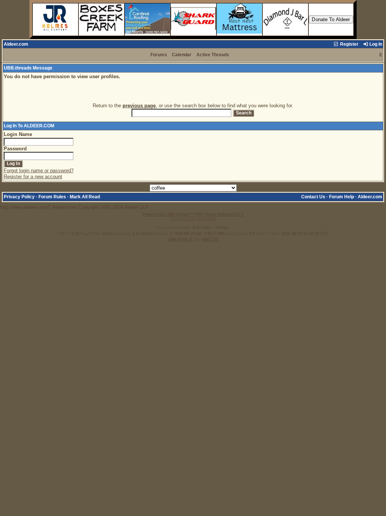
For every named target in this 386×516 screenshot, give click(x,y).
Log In (375, 44)
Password (15, 148)
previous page (139, 105)
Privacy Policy (19, 196)
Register (348, 44)
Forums (158, 54)
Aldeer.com (16, 44)
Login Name (18, 134)
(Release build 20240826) (193, 218)
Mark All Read (85, 196)
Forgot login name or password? (39, 170)
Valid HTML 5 (180, 239)
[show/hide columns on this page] (380, 54)
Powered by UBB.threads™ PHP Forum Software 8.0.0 (193, 214)
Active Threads (212, 54)
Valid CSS (210, 239)
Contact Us (313, 196)
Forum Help (341, 196)
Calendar (181, 54)
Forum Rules (52, 196)
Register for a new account (33, 176)
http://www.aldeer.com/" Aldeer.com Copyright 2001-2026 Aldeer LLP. (191, 141)
